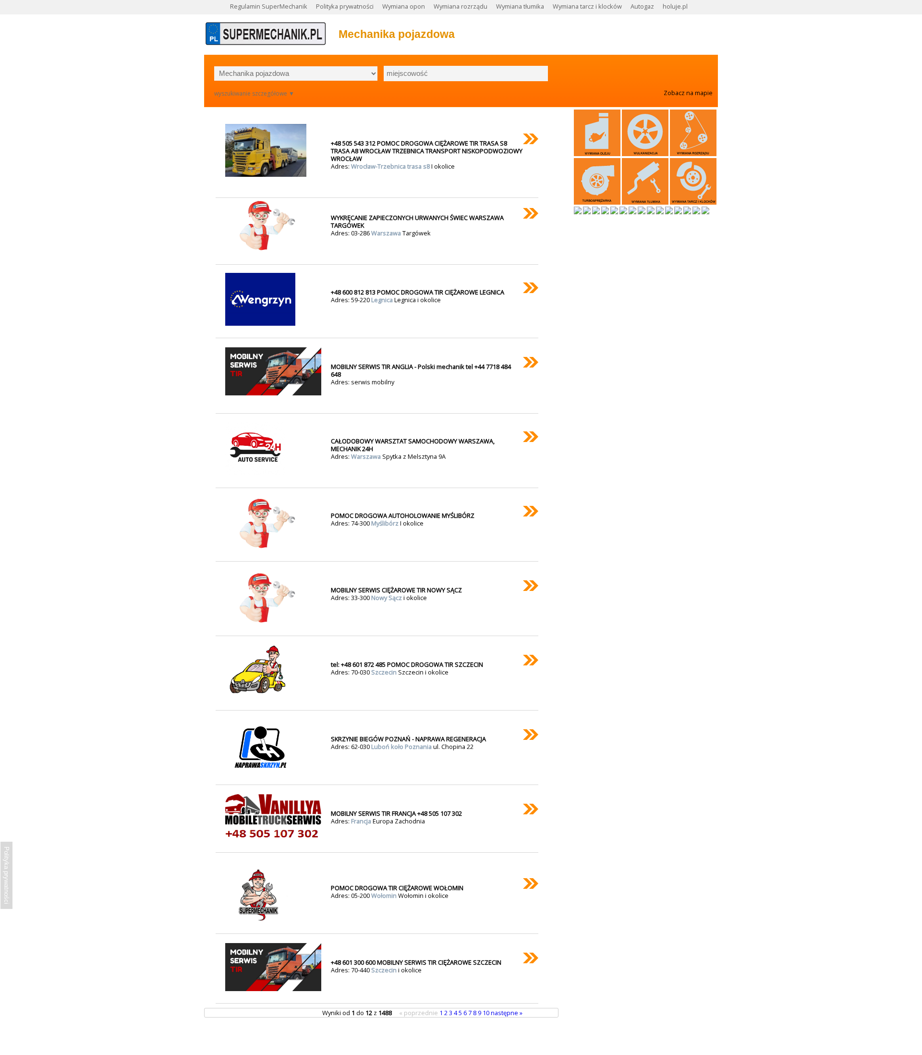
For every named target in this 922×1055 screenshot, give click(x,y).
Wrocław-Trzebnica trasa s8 (391, 166)
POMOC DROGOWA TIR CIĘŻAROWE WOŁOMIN (397, 887)
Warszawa (386, 233)
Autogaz (642, 6)
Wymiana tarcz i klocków (587, 6)
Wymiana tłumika (520, 6)
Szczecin (384, 672)
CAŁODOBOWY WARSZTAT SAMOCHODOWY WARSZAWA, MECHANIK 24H (413, 445)
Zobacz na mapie (688, 92)
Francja (362, 821)
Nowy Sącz (387, 597)
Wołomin (384, 895)
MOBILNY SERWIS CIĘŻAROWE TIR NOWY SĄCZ (396, 590)
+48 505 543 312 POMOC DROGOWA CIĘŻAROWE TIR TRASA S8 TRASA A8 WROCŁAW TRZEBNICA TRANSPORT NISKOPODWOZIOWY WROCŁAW (426, 151)
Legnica (382, 299)
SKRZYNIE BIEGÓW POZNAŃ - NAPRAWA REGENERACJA (408, 739)
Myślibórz (385, 523)
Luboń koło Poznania (402, 746)
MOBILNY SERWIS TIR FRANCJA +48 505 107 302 (396, 813)
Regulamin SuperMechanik (268, 6)
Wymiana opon (403, 6)
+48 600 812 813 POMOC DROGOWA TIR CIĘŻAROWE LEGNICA (417, 292)
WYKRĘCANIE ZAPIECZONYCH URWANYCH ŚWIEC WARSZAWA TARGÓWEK (417, 221)
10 (487, 1012)
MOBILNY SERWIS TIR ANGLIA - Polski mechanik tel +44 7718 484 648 (421, 370)
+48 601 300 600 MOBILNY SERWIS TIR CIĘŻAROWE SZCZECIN (416, 962)
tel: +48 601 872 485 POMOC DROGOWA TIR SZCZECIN (407, 664)
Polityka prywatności (345, 6)
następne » (506, 1012)
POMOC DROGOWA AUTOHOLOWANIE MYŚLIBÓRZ (402, 515)
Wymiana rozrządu (460, 6)
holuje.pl (675, 6)
